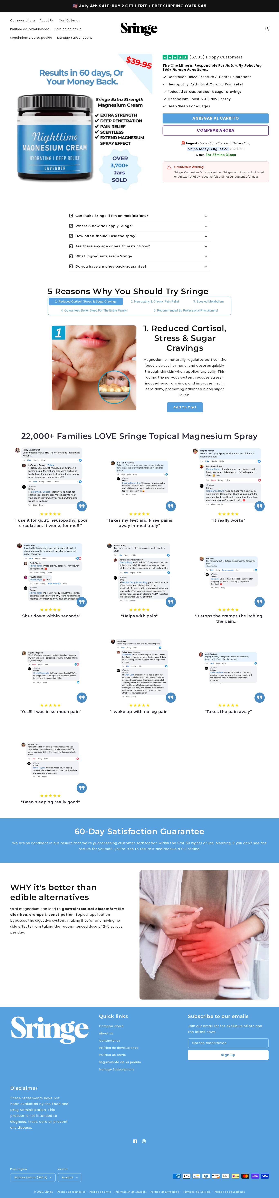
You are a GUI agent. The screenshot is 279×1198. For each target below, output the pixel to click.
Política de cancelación (229, 1192)
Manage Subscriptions (116, 1069)
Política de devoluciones (118, 1048)
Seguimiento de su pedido (120, 1062)
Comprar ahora (215, 130)
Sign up (228, 1055)
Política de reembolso (71, 1192)
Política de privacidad (165, 1192)
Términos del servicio (197, 1192)
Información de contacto (131, 1192)
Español (67, 1177)
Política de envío (112, 1055)
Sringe (49, 1192)
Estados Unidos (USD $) (31, 1177)
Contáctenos (109, 1041)
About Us (106, 1033)
